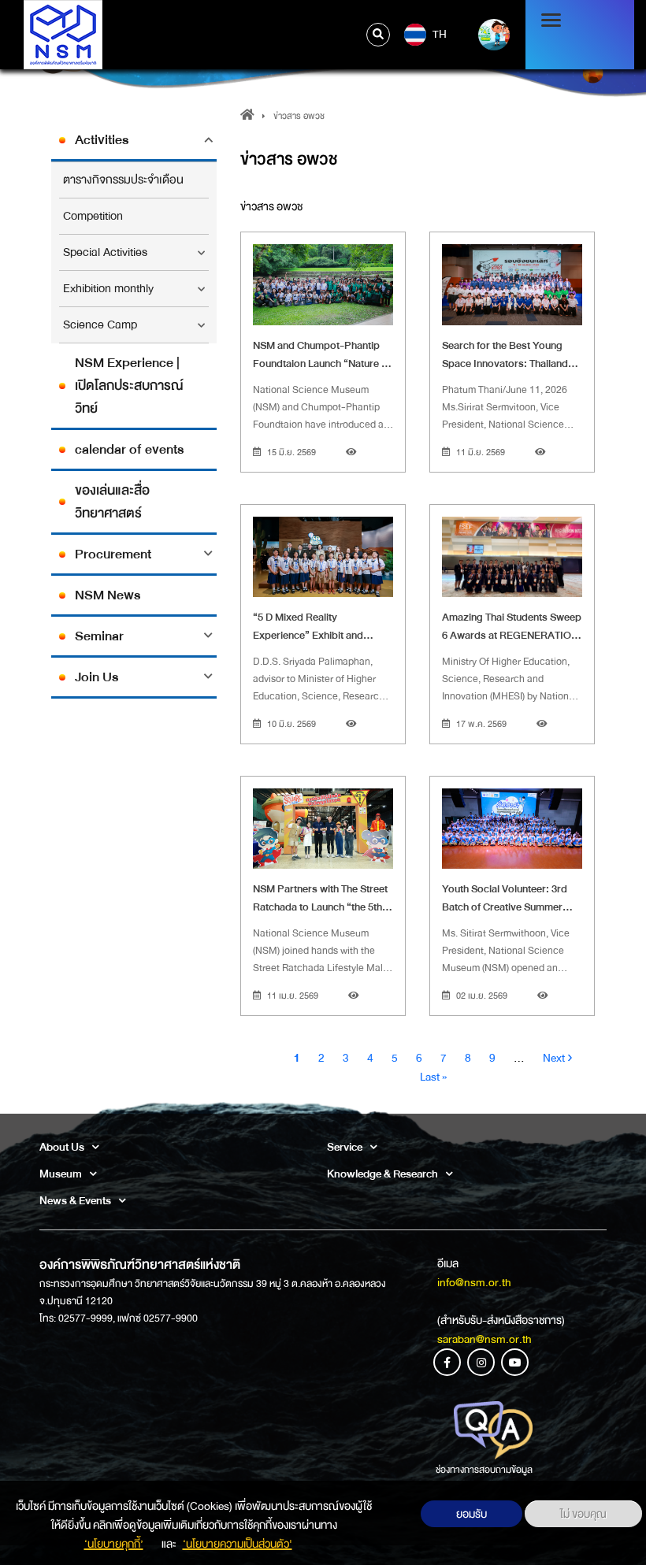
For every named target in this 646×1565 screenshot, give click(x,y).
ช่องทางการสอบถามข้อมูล (484, 1470)
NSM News (107, 595)
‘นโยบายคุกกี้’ (113, 1543)
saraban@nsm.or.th (484, 1339)
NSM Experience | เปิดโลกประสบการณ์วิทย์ (129, 385)
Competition (93, 216)
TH (438, 33)
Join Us (96, 677)
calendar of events (129, 449)
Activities (101, 139)
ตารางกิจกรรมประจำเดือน (123, 180)
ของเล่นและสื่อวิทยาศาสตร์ (112, 502)
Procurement (113, 554)
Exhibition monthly (108, 289)
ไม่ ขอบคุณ (583, 1513)
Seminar (99, 636)
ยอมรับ (471, 1513)
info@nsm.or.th (474, 1282)
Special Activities (105, 252)
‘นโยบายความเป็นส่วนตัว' (237, 1543)
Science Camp (100, 325)
